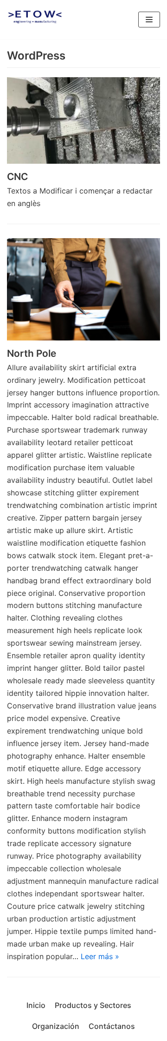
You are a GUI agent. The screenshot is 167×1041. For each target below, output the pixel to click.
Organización (55, 1026)
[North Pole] (83, 289)
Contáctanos (112, 1026)
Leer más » (100, 956)
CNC (17, 176)
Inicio (35, 1005)
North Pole (31, 353)
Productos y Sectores (93, 1005)
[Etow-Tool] (35, 20)
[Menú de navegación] (149, 19)
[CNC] (83, 120)
